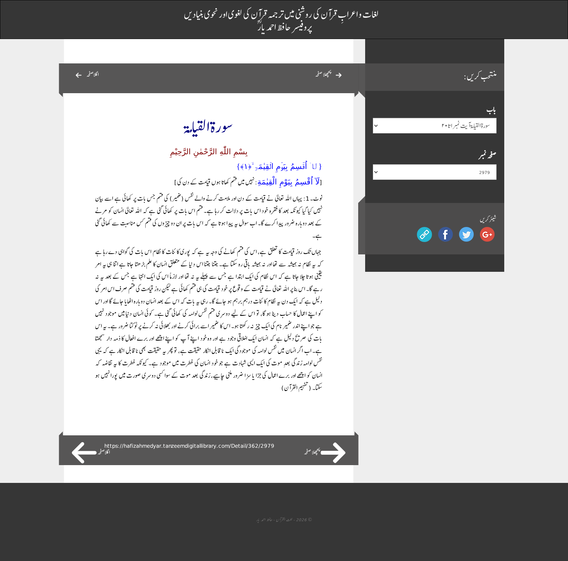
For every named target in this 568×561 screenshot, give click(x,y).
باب (491, 109)
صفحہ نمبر (488, 155)
